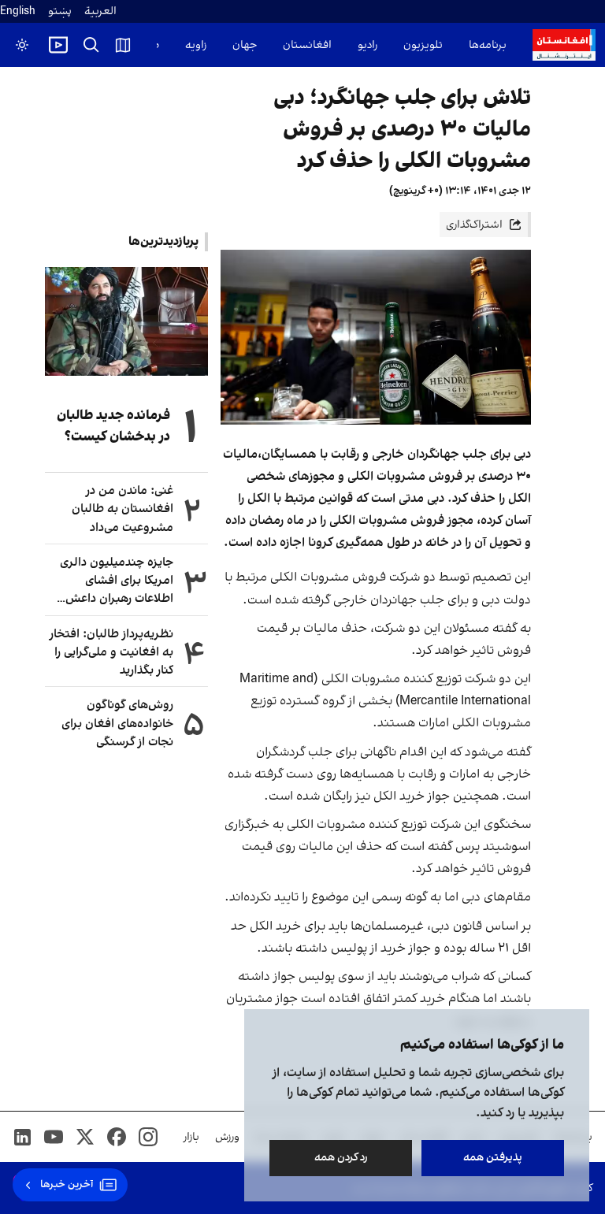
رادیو (367, 45)
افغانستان (307, 45)
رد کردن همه (341, 1157)
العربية (100, 11)
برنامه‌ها (488, 45)
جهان (244, 45)
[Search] (91, 45)
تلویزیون (423, 45)
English (17, 11)
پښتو (60, 11)
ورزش (227, 1137)
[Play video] (58, 44)
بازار (191, 1137)
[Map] (123, 45)
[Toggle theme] (22, 45)
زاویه (195, 45)
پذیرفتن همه (492, 1157)
